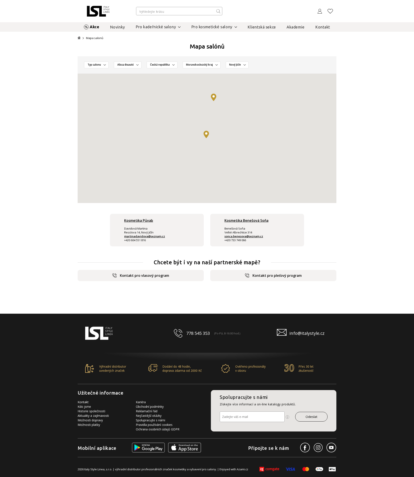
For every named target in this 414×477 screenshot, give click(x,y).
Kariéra (141, 402)
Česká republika (160, 64)
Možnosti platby (89, 425)
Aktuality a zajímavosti (93, 416)
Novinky (117, 27)
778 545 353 (198, 333)
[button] (206, 134)
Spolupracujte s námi (150, 420)
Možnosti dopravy (90, 420)
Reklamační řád (146, 411)
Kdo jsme (84, 407)
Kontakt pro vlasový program (144, 275)
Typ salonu (94, 64)
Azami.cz (242, 469)
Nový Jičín (235, 64)
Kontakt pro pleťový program (277, 275)
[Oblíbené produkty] (330, 11)
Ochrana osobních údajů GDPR (157, 429)
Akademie (296, 27)
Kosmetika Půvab (138, 220)
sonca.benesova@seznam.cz (243, 236)
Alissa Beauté (125, 64)
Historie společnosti (91, 411)
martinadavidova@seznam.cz (144, 236)
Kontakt (322, 27)
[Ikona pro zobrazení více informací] (287, 417)
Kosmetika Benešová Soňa (246, 220)
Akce (94, 27)
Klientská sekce (262, 27)
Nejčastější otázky (149, 416)
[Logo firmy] (98, 11)
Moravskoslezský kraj (199, 64)
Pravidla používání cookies (154, 425)
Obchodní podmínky (150, 407)
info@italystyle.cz (307, 333)
